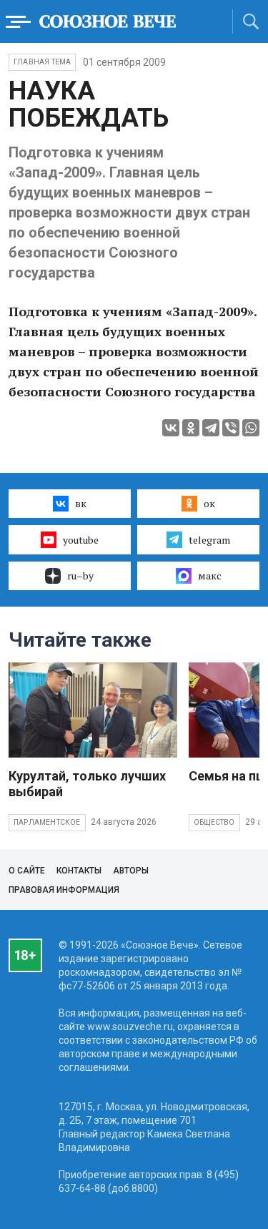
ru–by (80, 575)
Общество (214, 822)
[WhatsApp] (250, 427)
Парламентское (47, 822)
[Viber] (230, 427)
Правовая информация (64, 890)
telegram (209, 540)
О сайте (27, 871)
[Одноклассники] (190, 427)
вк (80, 503)
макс (210, 575)
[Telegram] (210, 427)
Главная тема (42, 62)
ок (209, 503)
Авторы (131, 871)
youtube (81, 540)
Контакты (78, 871)
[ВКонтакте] (170, 427)
